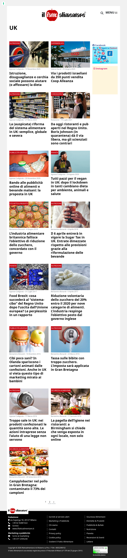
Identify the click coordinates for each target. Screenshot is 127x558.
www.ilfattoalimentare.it (23, 528)
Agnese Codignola (16, 69)
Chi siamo (53, 525)
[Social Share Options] (95, 92)
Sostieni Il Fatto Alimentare (61, 541)
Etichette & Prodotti (95, 521)
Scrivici (15, 525)
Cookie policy (55, 537)
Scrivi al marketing (20, 536)
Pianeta (90, 533)
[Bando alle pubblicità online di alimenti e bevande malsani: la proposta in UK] (29, 163)
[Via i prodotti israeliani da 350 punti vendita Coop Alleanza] (70, 54)
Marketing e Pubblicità (59, 521)
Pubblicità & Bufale (95, 525)
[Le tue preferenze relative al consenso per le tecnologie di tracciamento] (3, 3)
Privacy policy (55, 533)
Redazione (55, 120)
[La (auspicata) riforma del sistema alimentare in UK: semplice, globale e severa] (29, 105)
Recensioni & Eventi (95, 537)
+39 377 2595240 (20, 538)
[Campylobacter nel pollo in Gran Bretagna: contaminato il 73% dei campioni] (29, 461)
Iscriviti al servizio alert (59, 516)
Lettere (90, 541)
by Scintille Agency (99, 555)
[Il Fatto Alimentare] (63, 14)
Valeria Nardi (56, 69)
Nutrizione (91, 529)
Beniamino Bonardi (17, 229)
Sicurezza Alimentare (96, 516)
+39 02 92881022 (20, 523)
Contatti (52, 529)
